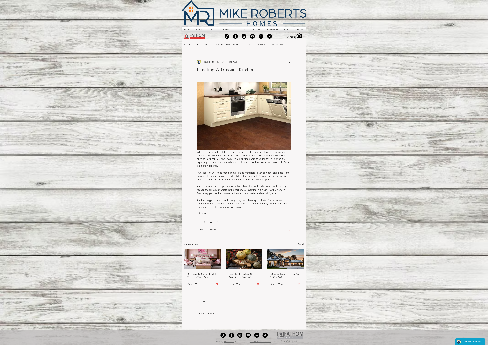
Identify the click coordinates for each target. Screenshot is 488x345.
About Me (262, 44)
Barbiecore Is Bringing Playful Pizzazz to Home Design (201, 275)
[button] (199, 29)
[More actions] (289, 61)
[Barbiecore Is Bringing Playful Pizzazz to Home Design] (202, 259)
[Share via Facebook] (198, 222)
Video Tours (248, 44)
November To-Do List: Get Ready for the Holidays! (241, 275)
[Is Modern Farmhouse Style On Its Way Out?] (285, 259)
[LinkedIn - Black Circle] (261, 36)
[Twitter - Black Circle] (269, 36)
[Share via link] (217, 222)
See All (301, 244)
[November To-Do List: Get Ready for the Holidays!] (244, 259)
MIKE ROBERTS (229, 342)
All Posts (187, 44)
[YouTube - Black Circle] (252, 36)
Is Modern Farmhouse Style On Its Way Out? (284, 275)
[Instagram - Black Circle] (244, 36)
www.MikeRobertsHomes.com (260, 342)
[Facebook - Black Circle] (235, 36)
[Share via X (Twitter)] (204, 222)
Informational (277, 44)
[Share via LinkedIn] (210, 222)
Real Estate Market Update (227, 44)
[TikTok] (227, 36)
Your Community (203, 44)
